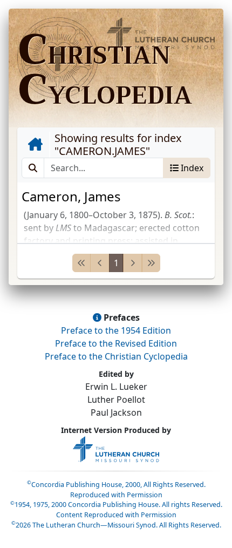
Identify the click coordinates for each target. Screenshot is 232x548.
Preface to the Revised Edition (116, 343)
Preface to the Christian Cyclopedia (116, 356)
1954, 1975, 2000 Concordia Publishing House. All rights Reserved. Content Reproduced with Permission (116, 509)
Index (191, 168)
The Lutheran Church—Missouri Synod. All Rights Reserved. (116, 525)
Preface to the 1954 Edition (116, 330)
